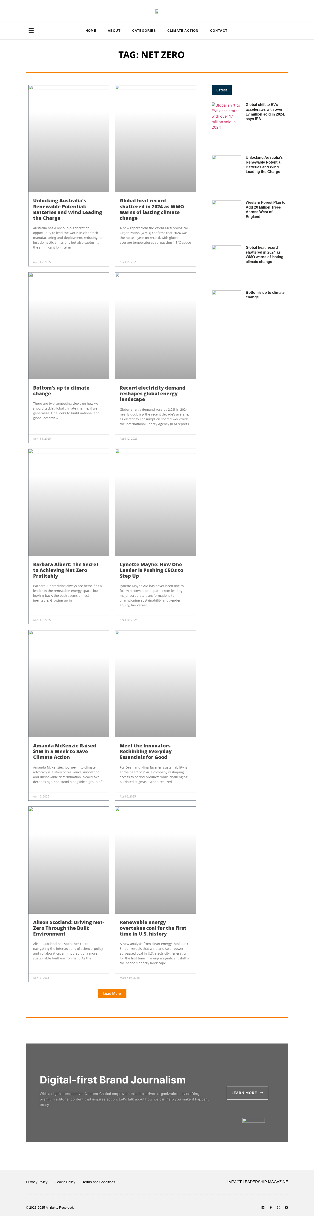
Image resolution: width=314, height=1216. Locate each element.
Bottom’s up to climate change (61, 391)
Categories (144, 30)
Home (91, 30)
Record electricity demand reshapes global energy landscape (153, 393)
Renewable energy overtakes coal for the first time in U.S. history (153, 928)
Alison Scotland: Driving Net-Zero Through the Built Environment (68, 928)
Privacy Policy (37, 1182)
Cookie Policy (65, 1182)
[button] (112, 993)
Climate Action (183, 30)
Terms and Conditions (99, 1182)
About (114, 30)
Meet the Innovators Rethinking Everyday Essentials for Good (146, 751)
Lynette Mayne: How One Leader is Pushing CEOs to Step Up (151, 570)
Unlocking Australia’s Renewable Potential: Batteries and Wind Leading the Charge (67, 209)
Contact (219, 30)
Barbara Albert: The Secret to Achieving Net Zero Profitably (66, 570)
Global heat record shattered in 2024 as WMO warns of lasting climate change (152, 209)
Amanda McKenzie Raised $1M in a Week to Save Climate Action (64, 751)
